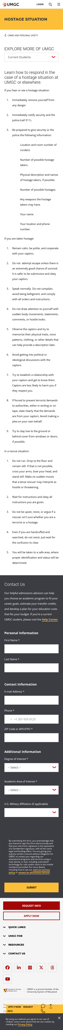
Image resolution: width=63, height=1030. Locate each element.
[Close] (59, 1018)
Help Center (50, 619)
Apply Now (15, 1006)
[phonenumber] (43, 1011)
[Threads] (53, 966)
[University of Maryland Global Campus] (11, 4)
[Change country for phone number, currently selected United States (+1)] (9, 719)
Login (40, 4)
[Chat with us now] (43, 1006)
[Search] (50, 4)
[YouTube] (8, 977)
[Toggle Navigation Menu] (59, 4)
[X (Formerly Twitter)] (42, 966)
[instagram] (31, 966)
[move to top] (50, 1006)
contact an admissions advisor (34, 872)
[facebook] (8, 966)
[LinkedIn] (19, 966)
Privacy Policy (25, 1024)
